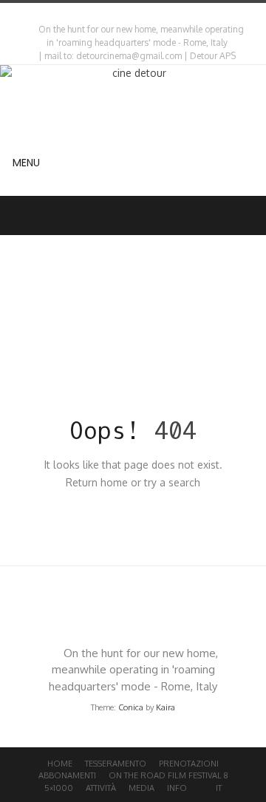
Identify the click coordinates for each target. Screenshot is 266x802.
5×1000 (58, 788)
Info (177, 788)
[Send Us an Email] (123, 14)
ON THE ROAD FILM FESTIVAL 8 (168, 775)
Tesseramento (115, 763)
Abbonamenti (67, 775)
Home (59, 763)
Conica (130, 707)
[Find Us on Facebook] (136, 14)
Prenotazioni (189, 763)
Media (141, 788)
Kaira (165, 707)
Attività (101, 788)
